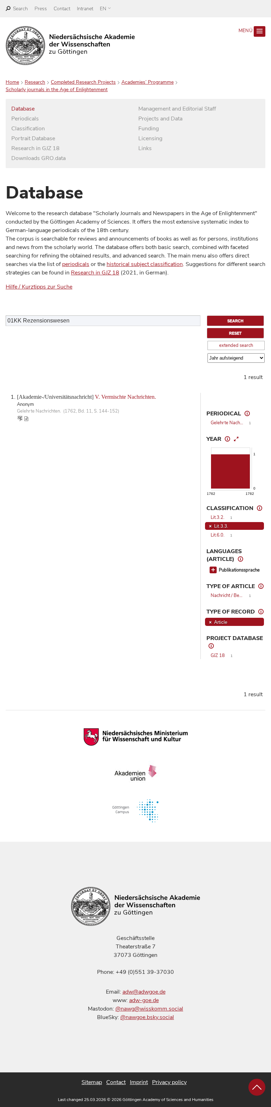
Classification (28, 128)
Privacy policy (169, 1082)
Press (41, 8)
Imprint (139, 1082)
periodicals (75, 264)
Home (12, 82)
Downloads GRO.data (38, 158)
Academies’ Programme (147, 82)
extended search (236, 345)
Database (23, 109)
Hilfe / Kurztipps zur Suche (39, 287)
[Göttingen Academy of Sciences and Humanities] (70, 45)
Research (35, 82)
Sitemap (92, 1082)
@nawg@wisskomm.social (149, 1009)
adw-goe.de (144, 1000)
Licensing (150, 138)
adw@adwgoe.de (143, 992)
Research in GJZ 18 (35, 148)
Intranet (85, 8)
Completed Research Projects (83, 82)
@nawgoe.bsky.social (147, 1017)
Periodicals (25, 119)
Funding (148, 128)
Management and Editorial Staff (177, 109)
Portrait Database (33, 138)
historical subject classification (145, 264)
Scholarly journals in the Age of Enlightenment (57, 89)
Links (145, 148)
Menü (246, 31)
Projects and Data (160, 119)
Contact (62, 8)
